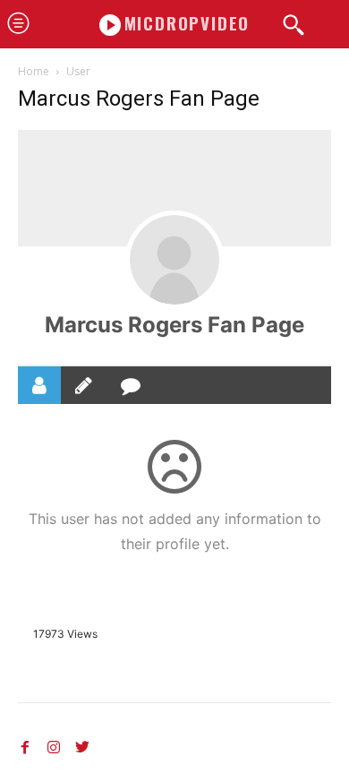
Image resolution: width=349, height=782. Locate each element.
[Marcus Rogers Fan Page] (174, 260)
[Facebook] (25, 744)
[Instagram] (54, 744)
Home (33, 71)
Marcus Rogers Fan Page (174, 325)
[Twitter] (82, 744)
